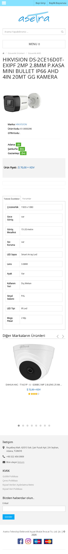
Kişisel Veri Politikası (12, 488)
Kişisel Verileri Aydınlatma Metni (18, 484)
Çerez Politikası (10, 480)
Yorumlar (27, 198)
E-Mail (5, 503)
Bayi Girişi (41, 3)
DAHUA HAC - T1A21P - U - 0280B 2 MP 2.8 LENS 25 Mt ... (34, 384)
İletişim (20, 462)
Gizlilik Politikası (10, 476)
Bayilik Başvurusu (57, 3)
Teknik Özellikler (12, 198)
